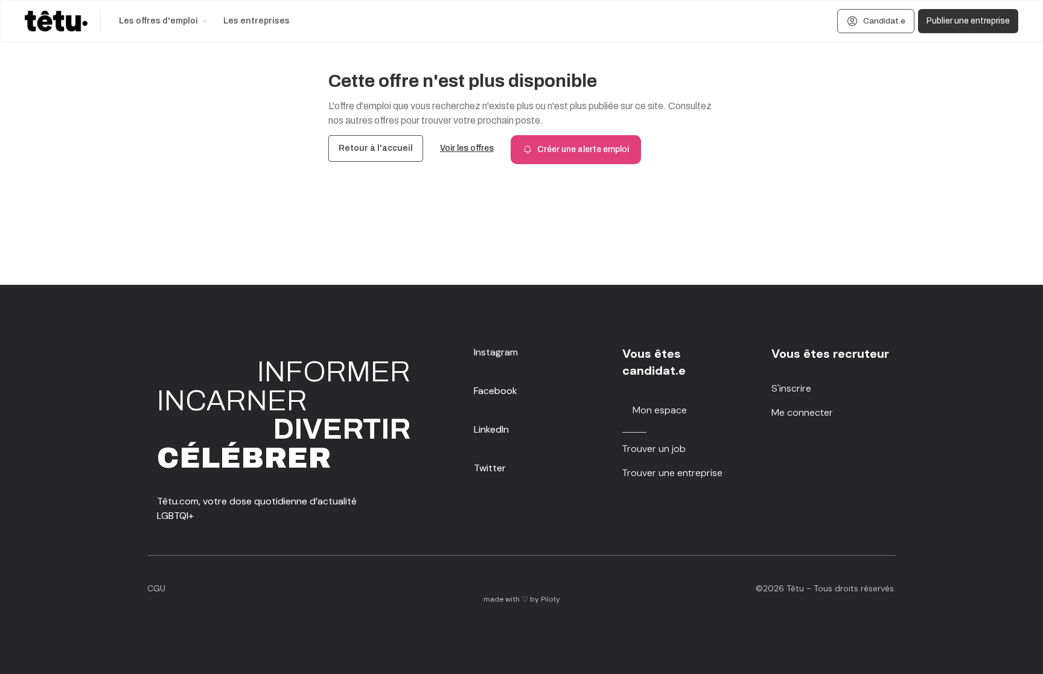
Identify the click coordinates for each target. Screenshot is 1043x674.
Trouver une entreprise (672, 472)
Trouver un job (654, 448)
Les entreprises (256, 20)
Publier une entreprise (968, 20)
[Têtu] (56, 21)
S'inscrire (791, 388)
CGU (156, 588)
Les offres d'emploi (158, 20)
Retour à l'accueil (376, 148)
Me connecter (802, 412)
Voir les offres (467, 148)
